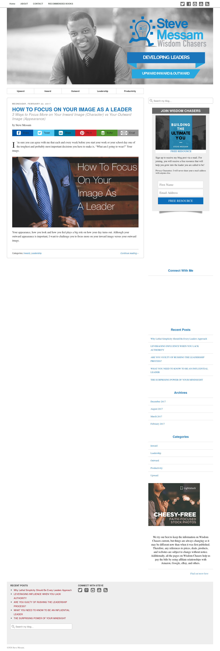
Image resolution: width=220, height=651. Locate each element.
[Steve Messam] (110, 46)
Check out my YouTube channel (201, 4)
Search (151, 100)
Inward (48, 91)
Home (12, 3)
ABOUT (24, 3)
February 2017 (158, 423)
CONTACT (38, 3)
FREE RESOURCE (180, 201)
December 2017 (158, 401)
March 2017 (156, 416)
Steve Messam (23, 125)
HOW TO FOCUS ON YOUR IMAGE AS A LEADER (72, 109)
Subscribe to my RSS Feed (207, 4)
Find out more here (199, 573)
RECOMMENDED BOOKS (60, 3)
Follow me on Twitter (182, 4)
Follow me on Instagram (195, 4)
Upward (20, 91)
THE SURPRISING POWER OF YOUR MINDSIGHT (177, 379)
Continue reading (129, 253)
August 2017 (157, 408)
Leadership (102, 91)
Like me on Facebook (189, 4)
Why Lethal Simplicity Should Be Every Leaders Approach (179, 338)
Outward (75, 91)
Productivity (130, 91)
